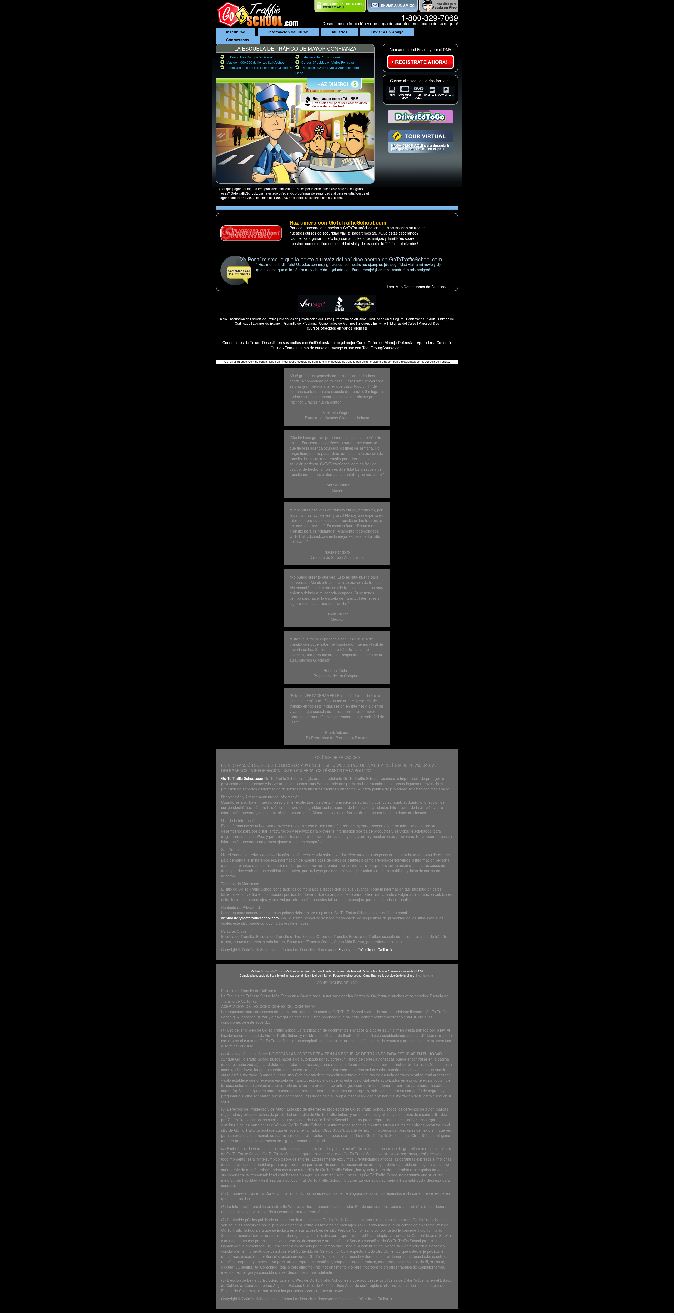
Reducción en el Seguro (386, 318)
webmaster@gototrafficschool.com (250, 918)
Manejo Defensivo (400, 342)
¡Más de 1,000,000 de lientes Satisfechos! (255, 62)
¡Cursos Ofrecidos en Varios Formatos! (328, 62)
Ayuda (431, 318)
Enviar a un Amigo (387, 31)
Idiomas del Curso (403, 323)
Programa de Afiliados (350, 318)
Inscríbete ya (425, 975)
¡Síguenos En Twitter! (373, 323)
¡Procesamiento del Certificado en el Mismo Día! (260, 67)
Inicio (223, 318)
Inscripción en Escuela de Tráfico (252, 318)
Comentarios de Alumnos (337, 323)
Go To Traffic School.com (242, 778)
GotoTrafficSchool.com (261, 1298)
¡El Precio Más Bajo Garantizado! (249, 57)
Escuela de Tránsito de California (365, 949)
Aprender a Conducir (434, 342)
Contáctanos (237, 39)
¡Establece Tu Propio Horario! (322, 57)
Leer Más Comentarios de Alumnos (416, 286)
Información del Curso (288, 31)
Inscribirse (235, 31)
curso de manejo (329, 347)
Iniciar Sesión (289, 318)
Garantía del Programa (300, 323)
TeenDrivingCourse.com (382, 347)
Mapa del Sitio (429, 323)
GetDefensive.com (324, 342)
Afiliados (339, 31)
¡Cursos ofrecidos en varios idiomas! (337, 328)
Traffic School (285, 1030)
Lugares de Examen (267, 323)
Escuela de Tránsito (273, 971)
